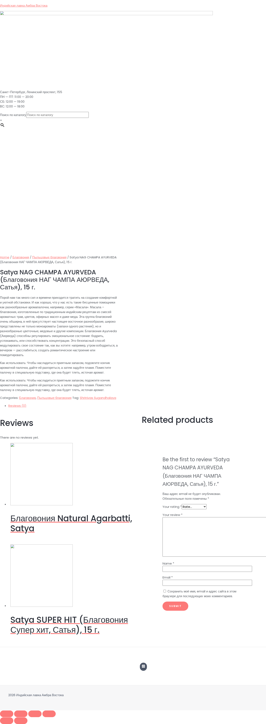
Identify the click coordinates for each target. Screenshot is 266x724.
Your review (172, 515)
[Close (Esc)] (6, 713)
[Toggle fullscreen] (35, 713)
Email (168, 577)
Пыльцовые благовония (49, 257)
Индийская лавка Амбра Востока (23, 5)
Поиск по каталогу (13, 115)
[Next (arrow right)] (20, 720)
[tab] (133, 405)
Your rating (172, 506)
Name (168, 563)
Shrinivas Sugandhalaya (98, 398)
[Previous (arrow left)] (6, 720)
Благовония (20, 257)
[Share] (20, 713)
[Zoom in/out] (49, 713)
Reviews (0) (17, 405)
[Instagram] (143, 667)
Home (4, 257)
